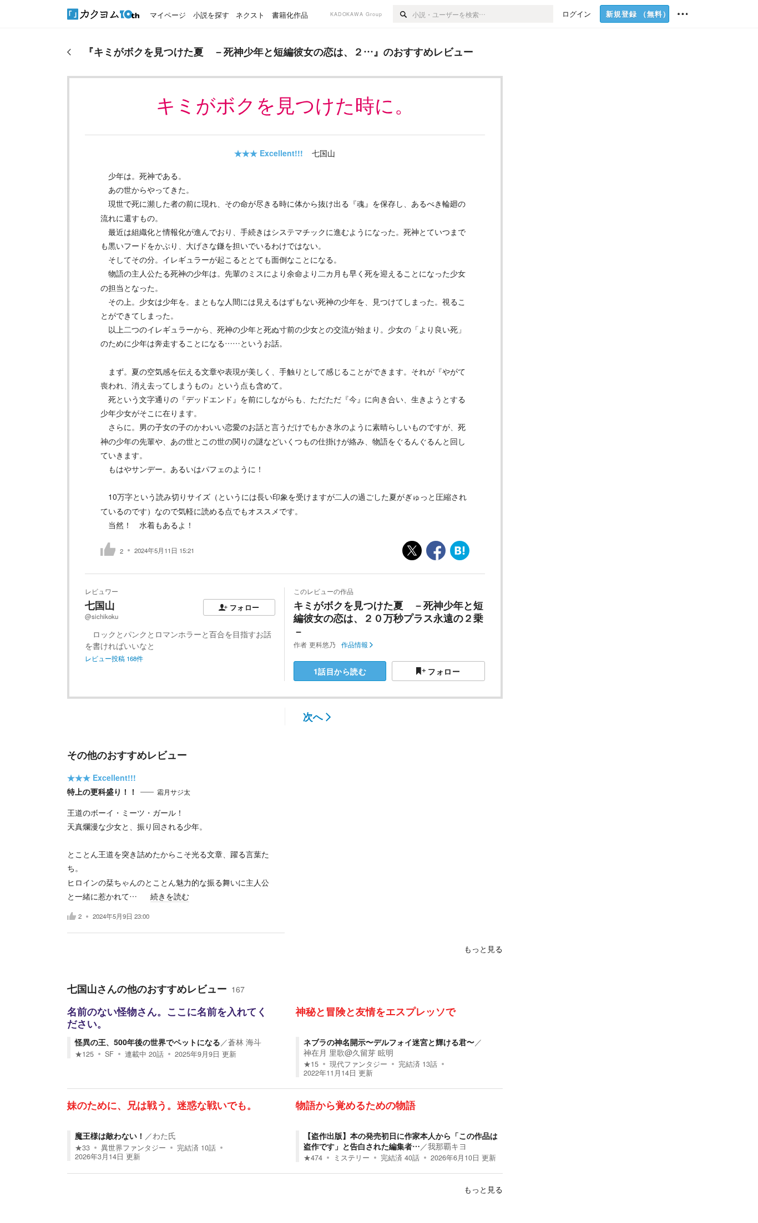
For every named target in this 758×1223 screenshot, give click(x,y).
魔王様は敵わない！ (110, 1135)
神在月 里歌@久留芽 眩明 (348, 1052)
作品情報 (354, 644)
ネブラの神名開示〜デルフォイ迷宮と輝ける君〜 (389, 1041)
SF (109, 1054)
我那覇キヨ (447, 1146)
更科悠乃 (322, 644)
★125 (84, 1054)
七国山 (323, 152)
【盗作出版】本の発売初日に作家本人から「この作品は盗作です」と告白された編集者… (401, 1140)
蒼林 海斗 (244, 1041)
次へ (313, 716)
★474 (313, 1157)
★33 (82, 1147)
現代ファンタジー (358, 1064)
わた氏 (164, 1135)
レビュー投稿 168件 (114, 658)
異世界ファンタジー (133, 1148)
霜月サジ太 (173, 791)
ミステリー (351, 1158)
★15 (311, 1064)
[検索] (402, 14)
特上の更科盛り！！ (102, 791)
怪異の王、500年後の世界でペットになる (147, 1041)
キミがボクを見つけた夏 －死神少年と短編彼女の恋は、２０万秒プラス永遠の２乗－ (388, 618)
